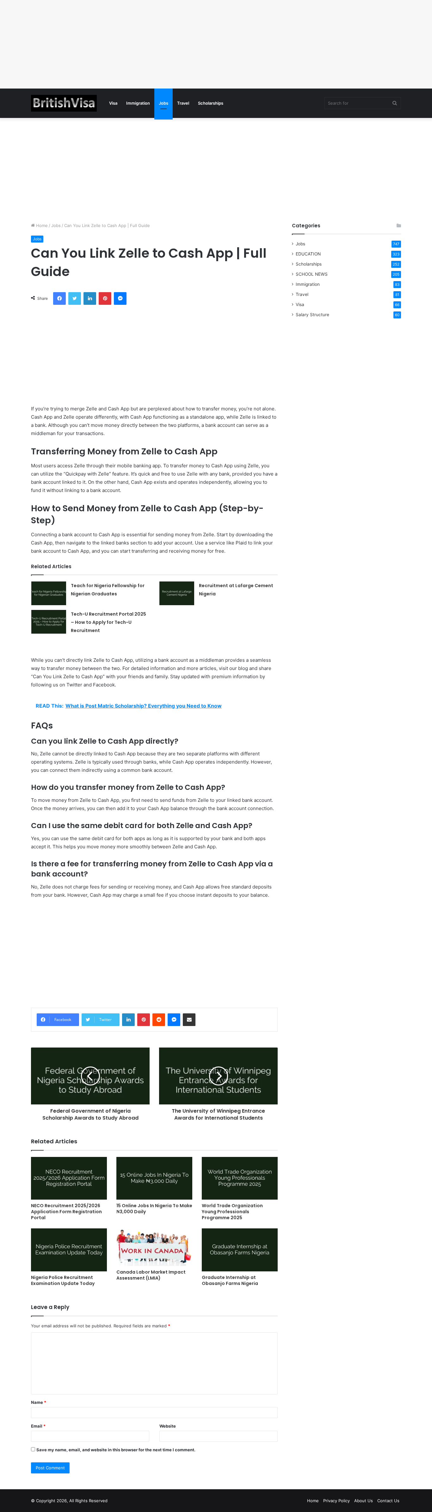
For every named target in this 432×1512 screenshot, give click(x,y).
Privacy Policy (336, 1500)
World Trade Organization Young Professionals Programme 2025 (232, 1211)
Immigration (138, 103)
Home (41, 225)
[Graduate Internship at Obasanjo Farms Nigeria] (240, 1249)
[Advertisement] (190, 44)
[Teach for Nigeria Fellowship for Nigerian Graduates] (48, 593)
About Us (363, 1500)
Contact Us (388, 1500)
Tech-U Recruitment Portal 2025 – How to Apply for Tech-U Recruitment (108, 622)
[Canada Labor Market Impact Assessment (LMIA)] (154, 1247)
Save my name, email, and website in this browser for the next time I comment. (115, 1449)
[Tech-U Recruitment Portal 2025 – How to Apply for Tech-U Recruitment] (48, 622)
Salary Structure (312, 314)
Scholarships (210, 103)
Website (167, 1426)
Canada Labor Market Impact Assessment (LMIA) (151, 1275)
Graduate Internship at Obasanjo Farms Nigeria (230, 1280)
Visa (113, 103)
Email (38, 1426)
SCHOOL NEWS (312, 274)
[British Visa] (64, 103)
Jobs (163, 103)
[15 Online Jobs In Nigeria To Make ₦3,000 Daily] (154, 1178)
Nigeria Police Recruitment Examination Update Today (63, 1280)
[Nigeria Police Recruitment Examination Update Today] (69, 1249)
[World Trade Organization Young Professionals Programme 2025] (240, 1178)
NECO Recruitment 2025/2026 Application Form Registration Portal (66, 1211)
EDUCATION (308, 253)
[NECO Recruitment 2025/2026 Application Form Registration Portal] (69, 1178)
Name (38, 1402)
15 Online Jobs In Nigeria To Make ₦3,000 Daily (154, 1208)
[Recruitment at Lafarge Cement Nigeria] (176, 593)
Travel (183, 103)
